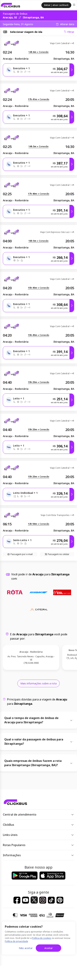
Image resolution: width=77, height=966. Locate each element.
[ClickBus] (10, 5)
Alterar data (67, 24)
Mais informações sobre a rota (38, 683)
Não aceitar (26, 948)
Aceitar (48, 948)
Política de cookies (41, 938)
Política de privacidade (16, 941)
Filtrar (70, 32)
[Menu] (74, 5)
